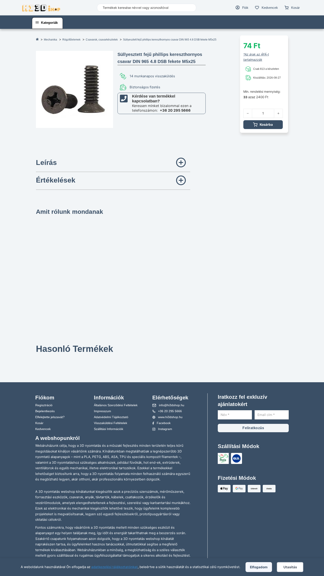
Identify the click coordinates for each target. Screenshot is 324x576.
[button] (113, 163)
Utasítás (290, 567)
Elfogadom (259, 567)
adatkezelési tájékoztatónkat (114, 567)
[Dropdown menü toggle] (37, 22)
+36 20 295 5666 (175, 110)
